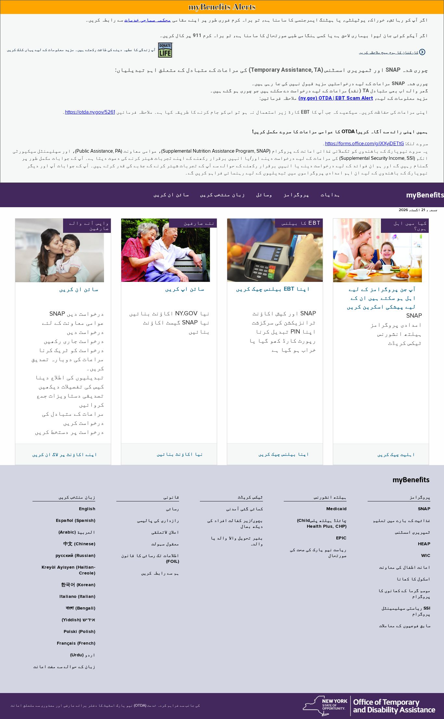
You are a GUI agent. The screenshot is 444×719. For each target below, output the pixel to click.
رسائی (172, 509)
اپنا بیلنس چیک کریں (283, 454)
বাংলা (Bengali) (80, 608)
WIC (425, 555)
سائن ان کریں (171, 194)
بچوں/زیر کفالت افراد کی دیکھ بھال (235, 523)
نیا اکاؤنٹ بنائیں (180, 454)
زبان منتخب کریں (222, 194)
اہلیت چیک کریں (396, 454)
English (87, 509)
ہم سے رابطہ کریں (160, 573)
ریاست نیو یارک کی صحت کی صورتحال (318, 553)
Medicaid (336, 509)
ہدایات (330, 194)
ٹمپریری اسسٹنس (412, 532)
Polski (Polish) (79, 631)
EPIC (341, 538)
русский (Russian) (75, 555)
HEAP (424, 544)
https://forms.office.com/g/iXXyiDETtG (364, 143)
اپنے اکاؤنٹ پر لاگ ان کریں (64, 454)
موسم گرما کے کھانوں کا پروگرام (404, 593)
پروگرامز (296, 194)
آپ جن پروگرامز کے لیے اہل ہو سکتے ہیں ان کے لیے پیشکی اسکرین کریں (381, 298)
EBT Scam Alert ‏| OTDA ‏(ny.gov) (335, 98)
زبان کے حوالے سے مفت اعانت (64, 666)
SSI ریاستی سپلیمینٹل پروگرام (406, 611)
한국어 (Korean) (78, 585)
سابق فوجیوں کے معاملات (404, 626)
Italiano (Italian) (77, 596)
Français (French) (76, 643)
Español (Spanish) (75, 520)
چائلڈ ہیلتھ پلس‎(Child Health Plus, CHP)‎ (321, 523)
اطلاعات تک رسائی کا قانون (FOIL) (150, 558)
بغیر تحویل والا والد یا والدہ (236, 541)
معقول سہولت (165, 544)
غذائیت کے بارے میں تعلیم (401, 520)
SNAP (424, 509)
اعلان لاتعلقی (165, 532)
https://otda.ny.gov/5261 (90, 112)
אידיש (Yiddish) (78, 620)
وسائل (264, 194)
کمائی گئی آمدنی (244, 509)
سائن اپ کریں (184, 289)
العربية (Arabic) (77, 532)
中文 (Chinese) (79, 544)
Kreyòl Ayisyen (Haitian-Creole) (68, 570)
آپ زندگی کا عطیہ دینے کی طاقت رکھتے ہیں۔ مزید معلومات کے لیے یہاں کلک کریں (81, 49)
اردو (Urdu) (82, 655)
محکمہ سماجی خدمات (147, 20)
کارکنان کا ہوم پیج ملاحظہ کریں (388, 52)
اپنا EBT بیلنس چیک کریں (273, 289)
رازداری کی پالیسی (158, 520)
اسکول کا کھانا (413, 579)
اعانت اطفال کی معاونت (404, 567)
